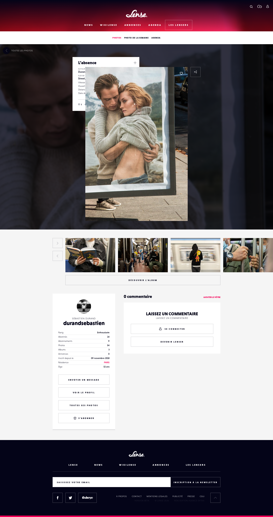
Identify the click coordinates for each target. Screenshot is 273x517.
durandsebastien (84, 323)
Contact (137, 496)
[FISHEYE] (87, 498)
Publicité (177, 496)
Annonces (132, 25)
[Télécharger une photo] (259, 6)
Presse (191, 496)
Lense (73, 465)
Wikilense (108, 25)
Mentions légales (157, 496)
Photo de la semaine (136, 38)
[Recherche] (251, 6)
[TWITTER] (70, 498)
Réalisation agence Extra (189, 500)
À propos (121, 496)
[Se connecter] (267, 6)
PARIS (106, 362)
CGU (202, 496)
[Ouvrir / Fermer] (135, 62)
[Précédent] (58, 256)
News (88, 25)
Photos (116, 38)
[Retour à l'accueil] (136, 13)
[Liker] (181, 73)
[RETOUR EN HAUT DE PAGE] (215, 498)
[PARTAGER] (195, 72)
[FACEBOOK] (58, 498)
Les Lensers (179, 25)
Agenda (155, 25)
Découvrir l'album (143, 280)
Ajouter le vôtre (211, 297)
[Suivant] (58, 243)
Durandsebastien (24, 266)
